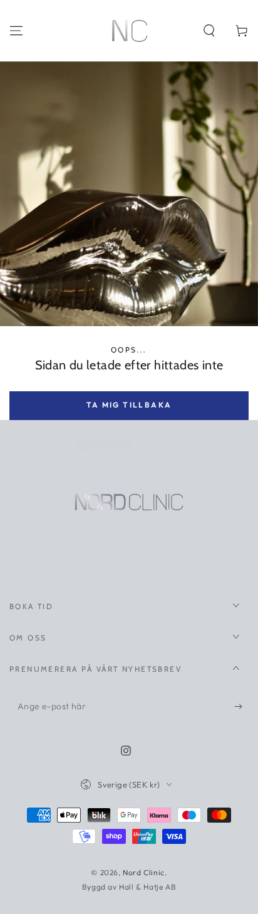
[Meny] (16, 30)
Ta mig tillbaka (129, 404)
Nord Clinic (144, 872)
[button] (209, 30)
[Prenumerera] (241, 707)
